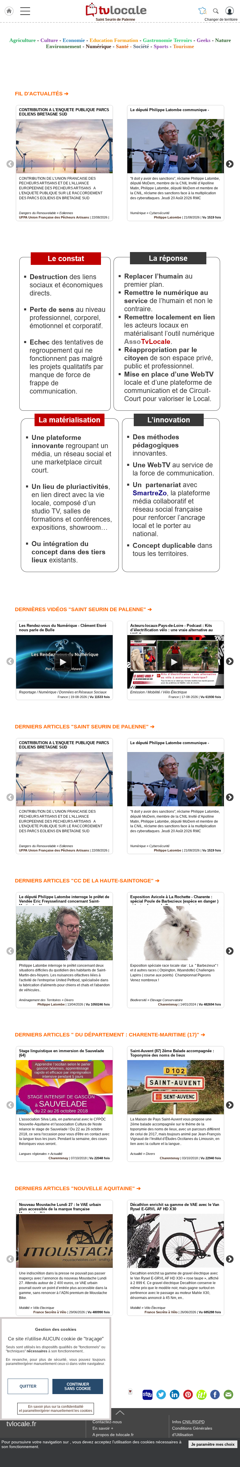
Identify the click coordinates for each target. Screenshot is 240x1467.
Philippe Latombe (167, 217)
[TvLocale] (115, 9)
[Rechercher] (215, 10)
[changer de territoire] (202, 10)
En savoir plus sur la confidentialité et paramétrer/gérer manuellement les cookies (55, 1409)
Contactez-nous (107, 1421)
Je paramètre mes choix (212, 1444)
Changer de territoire (221, 20)
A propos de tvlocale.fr (113, 1434)
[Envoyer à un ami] (228, 1394)
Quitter (28, 1386)
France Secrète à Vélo (161, 1312)
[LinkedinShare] (174, 1394)
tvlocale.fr (21, 1424)
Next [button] (229, 164)
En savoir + (102, 1428)
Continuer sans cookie (77, 1386)
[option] (64, 163)
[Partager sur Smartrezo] (147, 1394)
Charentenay (168, 1004)
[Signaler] (134, 1394)
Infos (188, 1421)
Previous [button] (10, 164)
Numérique (98, 46)
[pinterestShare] (188, 1394)
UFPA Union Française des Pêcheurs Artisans (54, 217)
